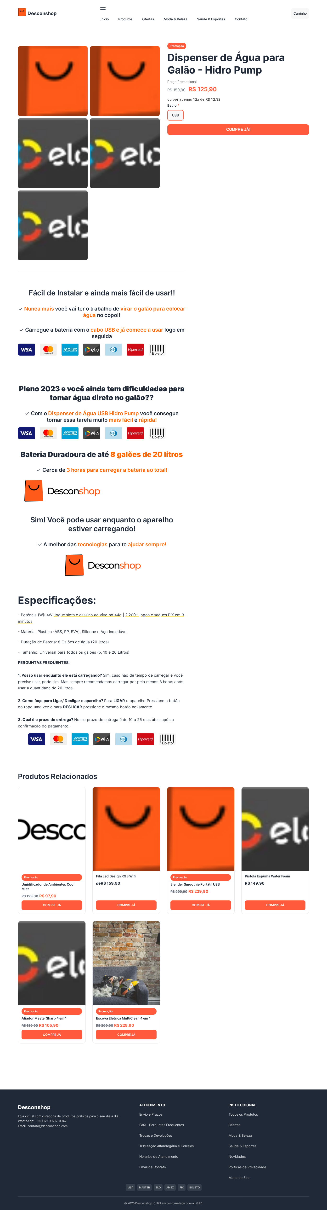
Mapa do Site (239, 1177)
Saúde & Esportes (211, 19)
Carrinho (300, 13)
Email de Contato (152, 1167)
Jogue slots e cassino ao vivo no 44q (88, 614)
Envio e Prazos (150, 1114)
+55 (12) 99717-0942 (51, 1121)
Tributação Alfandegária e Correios (166, 1146)
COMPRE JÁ (52, 905)
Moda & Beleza (175, 19)
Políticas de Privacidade (247, 1167)
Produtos (125, 19)
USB (175, 115)
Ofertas (148, 19)
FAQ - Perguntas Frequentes (161, 1125)
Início (105, 19)
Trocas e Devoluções (155, 1135)
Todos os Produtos (243, 1114)
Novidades (237, 1156)
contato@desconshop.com (48, 1126)
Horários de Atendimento (158, 1156)
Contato (241, 19)
